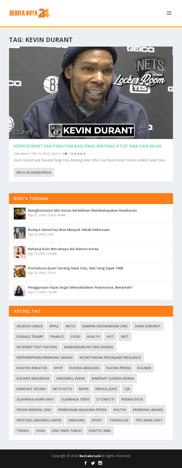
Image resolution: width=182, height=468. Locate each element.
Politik (120, 409)
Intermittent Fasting (37, 347)
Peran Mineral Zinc (34, 409)
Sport (55, 154)
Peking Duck (132, 399)
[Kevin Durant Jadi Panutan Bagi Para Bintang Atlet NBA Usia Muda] (91, 93)
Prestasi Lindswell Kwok (39, 420)
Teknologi (118, 420)
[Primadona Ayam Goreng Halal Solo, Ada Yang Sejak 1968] (20, 271)
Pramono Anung (148, 409)
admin (24, 154)
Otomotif (105, 399)
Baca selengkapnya (34, 172)
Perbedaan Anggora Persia (82, 409)
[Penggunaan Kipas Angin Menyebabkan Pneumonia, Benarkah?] (20, 290)
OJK (127, 389)
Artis (70, 326)
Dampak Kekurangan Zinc (105, 326)
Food (51, 215)
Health (61, 215)
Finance (57, 336)
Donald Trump (30, 336)
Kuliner (144, 368)
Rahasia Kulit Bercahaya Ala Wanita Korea (63, 249)
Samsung (76, 420)
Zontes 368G (99, 430)
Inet (125, 336)
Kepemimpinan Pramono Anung (45, 357)
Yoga (40, 430)
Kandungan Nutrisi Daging (88, 347)
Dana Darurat (148, 326)
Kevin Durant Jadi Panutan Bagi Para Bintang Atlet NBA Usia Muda (88, 146)
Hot (50, 234)
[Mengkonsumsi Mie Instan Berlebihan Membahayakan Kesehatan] (20, 214)
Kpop (58, 368)
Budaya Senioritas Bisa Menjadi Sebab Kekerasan (69, 229)
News (83, 389)
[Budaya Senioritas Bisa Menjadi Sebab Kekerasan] (20, 233)
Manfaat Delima (31, 389)
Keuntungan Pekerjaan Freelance (110, 357)
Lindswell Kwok (70, 378)
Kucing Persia (118, 368)
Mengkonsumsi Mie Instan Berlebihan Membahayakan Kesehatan (82, 210)
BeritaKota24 (90, 456)
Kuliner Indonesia (33, 378)
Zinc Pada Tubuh (67, 430)
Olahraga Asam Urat (35, 399)
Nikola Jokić (106, 389)
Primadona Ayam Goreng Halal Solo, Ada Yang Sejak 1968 (75, 268)
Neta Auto (62, 389)
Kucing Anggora (84, 368)
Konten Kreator (32, 368)
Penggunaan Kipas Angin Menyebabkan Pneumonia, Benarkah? (80, 287)
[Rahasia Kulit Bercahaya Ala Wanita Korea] (20, 252)
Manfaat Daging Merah (113, 378)
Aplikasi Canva (29, 326)
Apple (54, 326)
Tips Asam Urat (149, 420)
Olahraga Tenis (75, 399)
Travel (23, 430)
